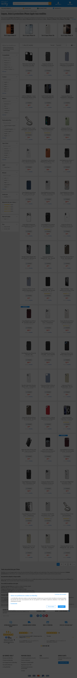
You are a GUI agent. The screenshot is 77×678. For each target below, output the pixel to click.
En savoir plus (14, 603)
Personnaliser (51, 606)
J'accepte (61, 606)
